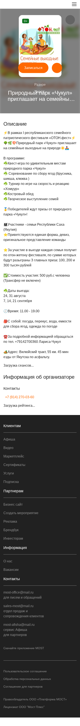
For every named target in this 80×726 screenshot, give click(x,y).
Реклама (10, 521)
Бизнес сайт (13, 504)
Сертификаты (14, 465)
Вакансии (11, 569)
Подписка (11, 482)
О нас (7, 561)
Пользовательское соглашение (25, 671)
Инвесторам (13, 538)
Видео (8, 448)
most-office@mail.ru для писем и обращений (22, 595)
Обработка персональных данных (27, 679)
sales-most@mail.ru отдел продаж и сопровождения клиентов (23, 611)
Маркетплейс (13, 456)
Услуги (8, 473)
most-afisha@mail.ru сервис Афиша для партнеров (19, 630)
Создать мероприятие (20, 513)
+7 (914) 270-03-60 (19, 397)
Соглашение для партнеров (22, 686)
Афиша (9, 439)
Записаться (33, 68)
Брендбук (11, 530)
